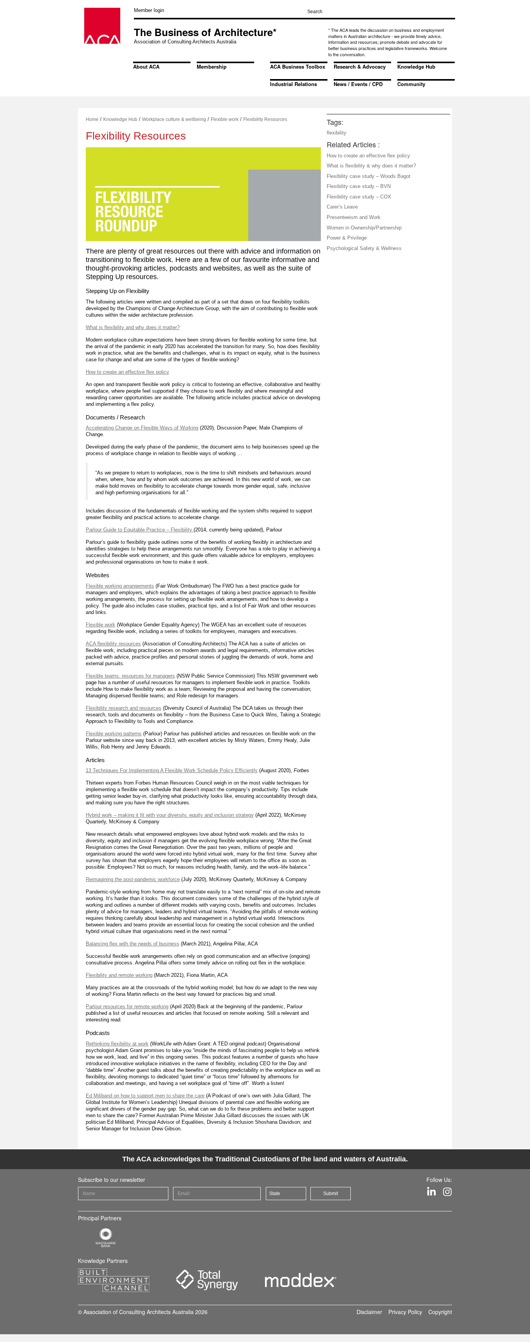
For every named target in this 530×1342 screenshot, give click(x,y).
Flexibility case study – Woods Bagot (368, 176)
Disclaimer (369, 1312)
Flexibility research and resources (123, 708)
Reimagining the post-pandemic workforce (133, 879)
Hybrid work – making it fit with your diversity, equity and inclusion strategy (170, 815)
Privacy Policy (405, 1312)
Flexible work (225, 119)
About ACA (146, 66)
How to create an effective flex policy (127, 372)
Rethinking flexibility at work (117, 1044)
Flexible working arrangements (120, 586)
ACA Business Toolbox (297, 66)
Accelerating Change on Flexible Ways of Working (142, 428)
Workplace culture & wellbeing (174, 119)
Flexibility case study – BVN (359, 186)
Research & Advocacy (360, 66)
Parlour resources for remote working (127, 1006)
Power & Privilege (347, 238)
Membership (212, 66)
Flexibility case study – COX (359, 197)
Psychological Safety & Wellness (364, 248)
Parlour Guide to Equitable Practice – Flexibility (140, 530)
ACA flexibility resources (113, 644)
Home (92, 119)
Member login (149, 10)
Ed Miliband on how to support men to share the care (145, 1096)
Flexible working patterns (114, 734)
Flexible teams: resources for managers (130, 676)
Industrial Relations (293, 84)
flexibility (336, 133)
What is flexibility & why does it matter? (371, 166)
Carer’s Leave (342, 207)
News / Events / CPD (358, 84)
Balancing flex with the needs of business (132, 944)
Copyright (440, 1312)
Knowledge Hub (416, 66)
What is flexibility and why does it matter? (133, 327)
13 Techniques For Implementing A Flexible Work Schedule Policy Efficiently (172, 770)
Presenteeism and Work (354, 217)
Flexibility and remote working (119, 975)
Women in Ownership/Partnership (364, 228)
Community (411, 84)
